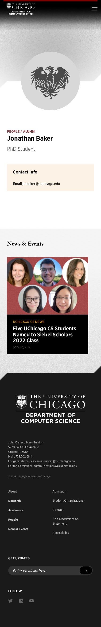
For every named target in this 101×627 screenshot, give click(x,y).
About (12, 491)
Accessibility (60, 533)
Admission (59, 491)
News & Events (18, 529)
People (13, 520)
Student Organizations (67, 500)
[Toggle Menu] (94, 9)
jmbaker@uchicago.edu (41, 183)
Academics (15, 510)
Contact (57, 510)
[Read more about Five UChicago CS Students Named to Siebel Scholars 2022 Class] (47, 305)
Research (14, 501)
